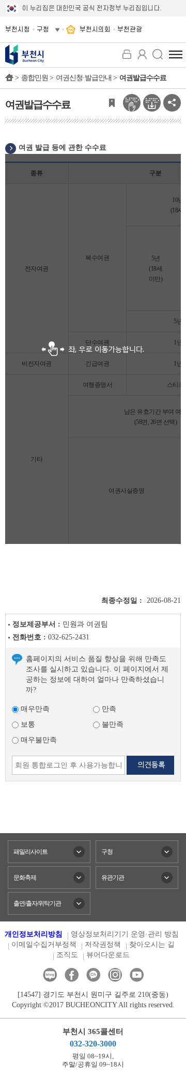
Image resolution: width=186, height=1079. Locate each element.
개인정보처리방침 (34, 934)
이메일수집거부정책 (43, 944)
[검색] (157, 54)
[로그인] (126, 54)
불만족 (111, 724)
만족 (108, 709)
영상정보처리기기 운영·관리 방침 (125, 934)
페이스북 (72, 975)
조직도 (67, 955)
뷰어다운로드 (108, 955)
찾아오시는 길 (152, 944)
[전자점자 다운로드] (152, 102)
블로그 (50, 975)
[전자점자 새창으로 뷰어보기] (132, 102)
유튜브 (137, 975)
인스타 (115, 975)
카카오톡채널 (93, 975)
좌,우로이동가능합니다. (93, 349)
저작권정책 (103, 944)
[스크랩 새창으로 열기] (111, 102)
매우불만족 (38, 740)
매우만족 (34, 709)
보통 (27, 724)
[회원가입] (142, 54)
